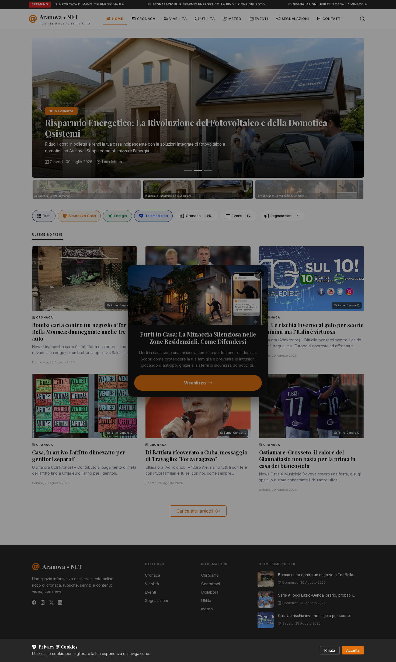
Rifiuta (329, 650)
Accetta (353, 650)
